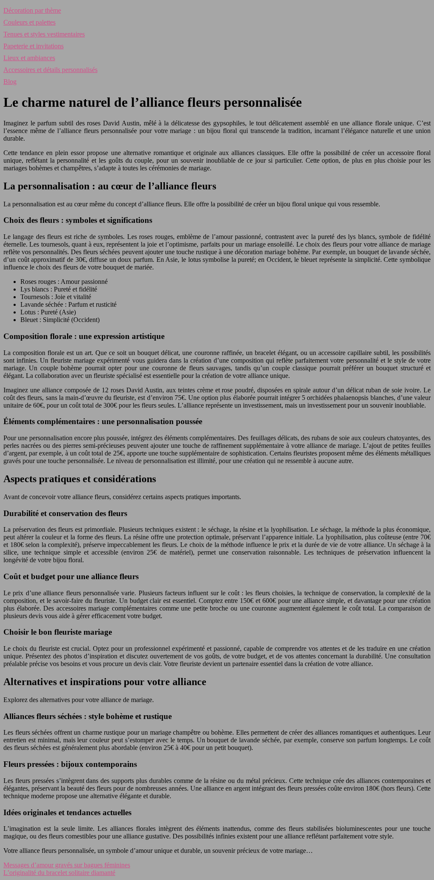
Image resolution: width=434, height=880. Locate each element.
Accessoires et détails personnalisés (50, 69)
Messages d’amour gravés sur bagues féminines (66, 865)
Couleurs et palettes (29, 22)
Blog (10, 81)
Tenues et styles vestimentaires (44, 34)
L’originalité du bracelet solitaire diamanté (59, 872)
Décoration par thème (32, 10)
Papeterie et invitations (33, 46)
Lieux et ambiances (29, 57)
